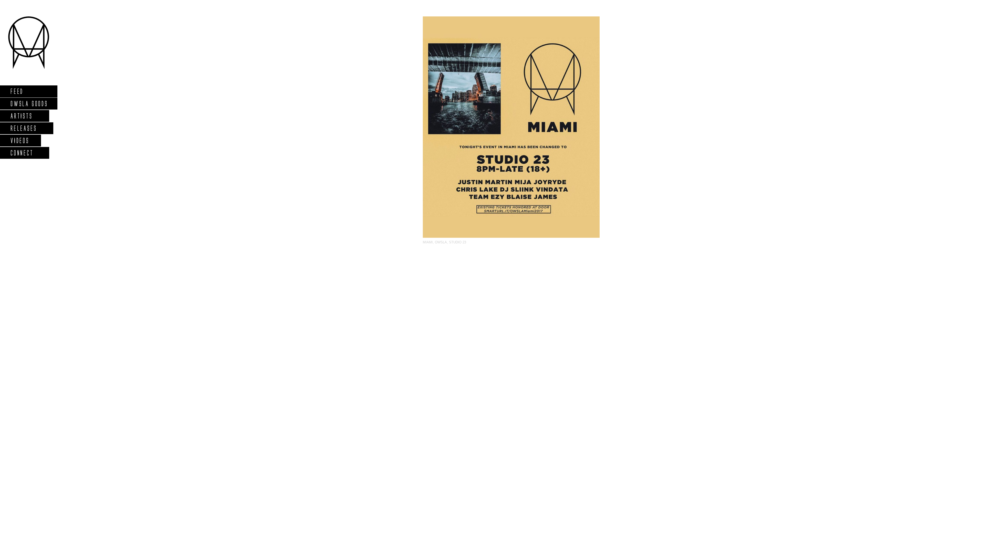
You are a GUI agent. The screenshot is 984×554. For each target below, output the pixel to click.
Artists (21, 115)
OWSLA (441, 242)
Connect (21, 152)
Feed (16, 91)
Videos (19, 140)
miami (428, 242)
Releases (23, 128)
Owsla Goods (29, 103)
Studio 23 (457, 242)
